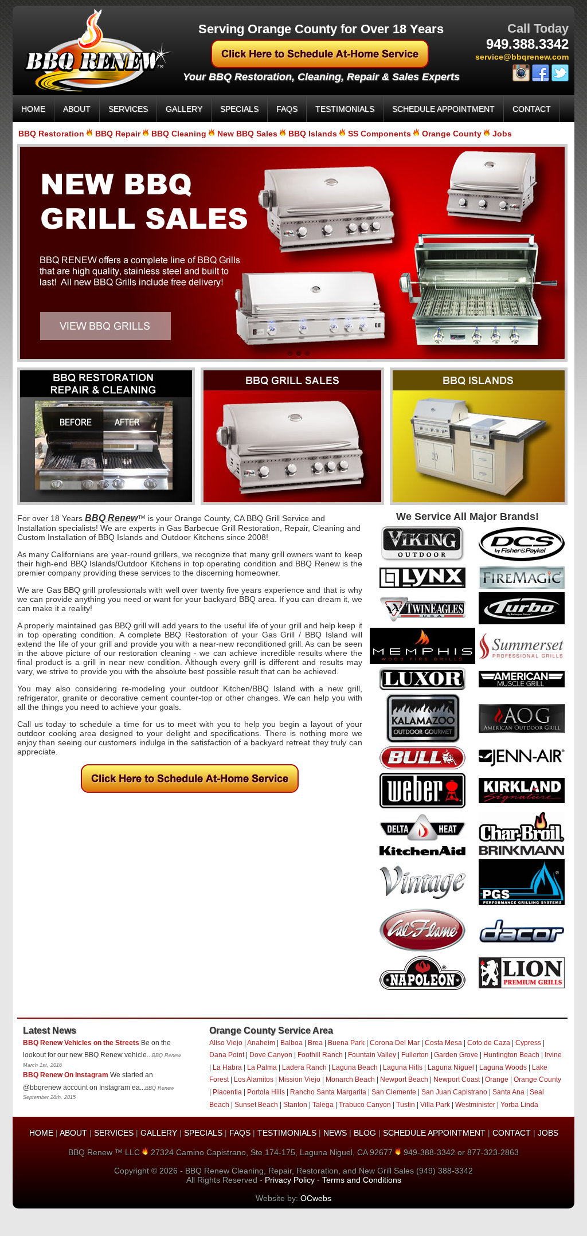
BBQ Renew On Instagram (65, 1075)
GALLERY (184, 109)
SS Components (379, 133)
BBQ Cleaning (178, 133)
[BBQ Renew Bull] (422, 766)
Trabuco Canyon (365, 1105)
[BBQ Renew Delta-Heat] (422, 838)
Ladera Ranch (304, 1067)
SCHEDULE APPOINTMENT (443, 109)
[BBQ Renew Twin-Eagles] (422, 619)
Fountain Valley (372, 1055)
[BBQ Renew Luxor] (422, 687)
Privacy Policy (290, 1179)
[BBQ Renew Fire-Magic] (522, 585)
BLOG (365, 1132)
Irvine (553, 1055)
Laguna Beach (355, 1067)
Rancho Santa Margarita (328, 1092)
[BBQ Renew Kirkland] (522, 800)
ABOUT (77, 109)
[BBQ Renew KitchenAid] (422, 852)
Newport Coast (456, 1079)
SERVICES (128, 109)
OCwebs (315, 1198)
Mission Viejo (299, 1079)
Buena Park (346, 1043)
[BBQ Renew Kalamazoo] (422, 740)
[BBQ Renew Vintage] (422, 896)
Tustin (405, 1105)
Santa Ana (508, 1092)
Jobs (502, 133)
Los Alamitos (253, 1079)
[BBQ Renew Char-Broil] (522, 839)
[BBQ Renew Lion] (522, 985)
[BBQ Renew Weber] (422, 805)
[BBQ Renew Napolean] (422, 987)
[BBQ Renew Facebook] (540, 79)
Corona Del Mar (395, 1043)
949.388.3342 (527, 44)
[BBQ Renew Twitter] (560, 79)
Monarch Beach (350, 1079)
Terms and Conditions (361, 1179)
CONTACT (531, 109)
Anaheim (261, 1043)
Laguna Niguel (451, 1067)
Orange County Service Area (271, 1030)
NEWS (335, 1132)
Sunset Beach (256, 1105)
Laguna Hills (402, 1067)
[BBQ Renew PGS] (522, 902)
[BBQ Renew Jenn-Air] (522, 763)
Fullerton (415, 1055)
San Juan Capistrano (454, 1092)
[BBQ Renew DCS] (522, 558)
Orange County (452, 133)
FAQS (287, 109)
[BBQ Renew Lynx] (422, 585)
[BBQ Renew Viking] (422, 560)
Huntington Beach (511, 1055)
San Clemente (393, 1092)
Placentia (227, 1092)
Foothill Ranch (320, 1055)
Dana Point (226, 1055)
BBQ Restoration (51, 133)
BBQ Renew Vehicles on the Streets (81, 1043)
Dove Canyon (270, 1055)
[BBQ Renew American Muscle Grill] (522, 684)
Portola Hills (266, 1092)
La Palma (262, 1067)
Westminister (475, 1105)
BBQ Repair (117, 133)
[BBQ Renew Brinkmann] (522, 852)
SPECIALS (239, 109)
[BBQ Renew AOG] (522, 730)
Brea (315, 1043)
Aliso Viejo (225, 1043)
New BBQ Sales (247, 133)
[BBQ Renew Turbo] (522, 621)
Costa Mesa (443, 1043)
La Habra (227, 1067)
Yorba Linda (519, 1105)
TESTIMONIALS (344, 109)
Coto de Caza (488, 1043)
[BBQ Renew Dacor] (522, 940)
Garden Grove (456, 1055)
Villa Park (435, 1105)
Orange (496, 1079)
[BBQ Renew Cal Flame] (422, 949)
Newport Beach (404, 1079)
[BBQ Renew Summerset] (522, 656)
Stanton (295, 1105)
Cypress (528, 1043)
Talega (323, 1105)
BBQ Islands (312, 133)
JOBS (548, 1132)
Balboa (291, 1043)
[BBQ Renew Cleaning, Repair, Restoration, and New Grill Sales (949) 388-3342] (93, 90)
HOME (33, 109)
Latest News (49, 1030)
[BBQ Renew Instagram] (521, 79)
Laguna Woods (503, 1067)
